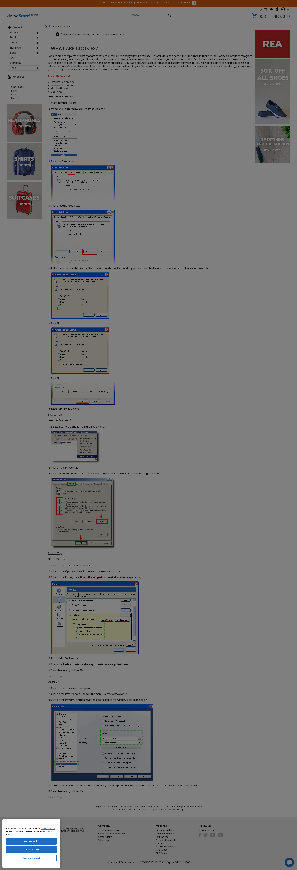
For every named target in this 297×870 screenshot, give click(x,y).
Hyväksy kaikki (31, 841)
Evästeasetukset (31, 858)
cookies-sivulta (48, 828)
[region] (31, 843)
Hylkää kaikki (31, 849)
